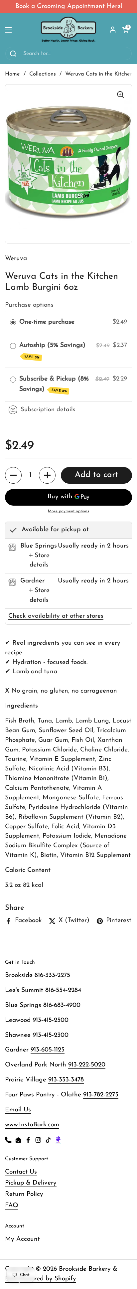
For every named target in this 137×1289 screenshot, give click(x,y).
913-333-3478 (66, 1080)
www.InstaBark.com (32, 1125)
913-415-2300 (50, 1035)
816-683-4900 (61, 1005)
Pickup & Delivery (31, 1183)
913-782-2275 (100, 1095)
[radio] (13, 322)
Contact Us (21, 1172)
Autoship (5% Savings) (53, 350)
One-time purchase (46, 322)
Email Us (18, 1110)
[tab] (39, 560)
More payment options (68, 511)
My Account (22, 1239)
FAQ (11, 1206)
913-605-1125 (48, 1050)
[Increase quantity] (47, 475)
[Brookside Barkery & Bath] (68, 30)
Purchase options (29, 305)
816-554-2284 (63, 990)
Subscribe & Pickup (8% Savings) (54, 384)
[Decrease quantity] (13, 475)
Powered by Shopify (48, 1279)
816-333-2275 (52, 975)
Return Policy (24, 1194)
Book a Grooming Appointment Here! (68, 6)
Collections (42, 74)
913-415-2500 (50, 1020)
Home (12, 74)
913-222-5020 (86, 1065)
